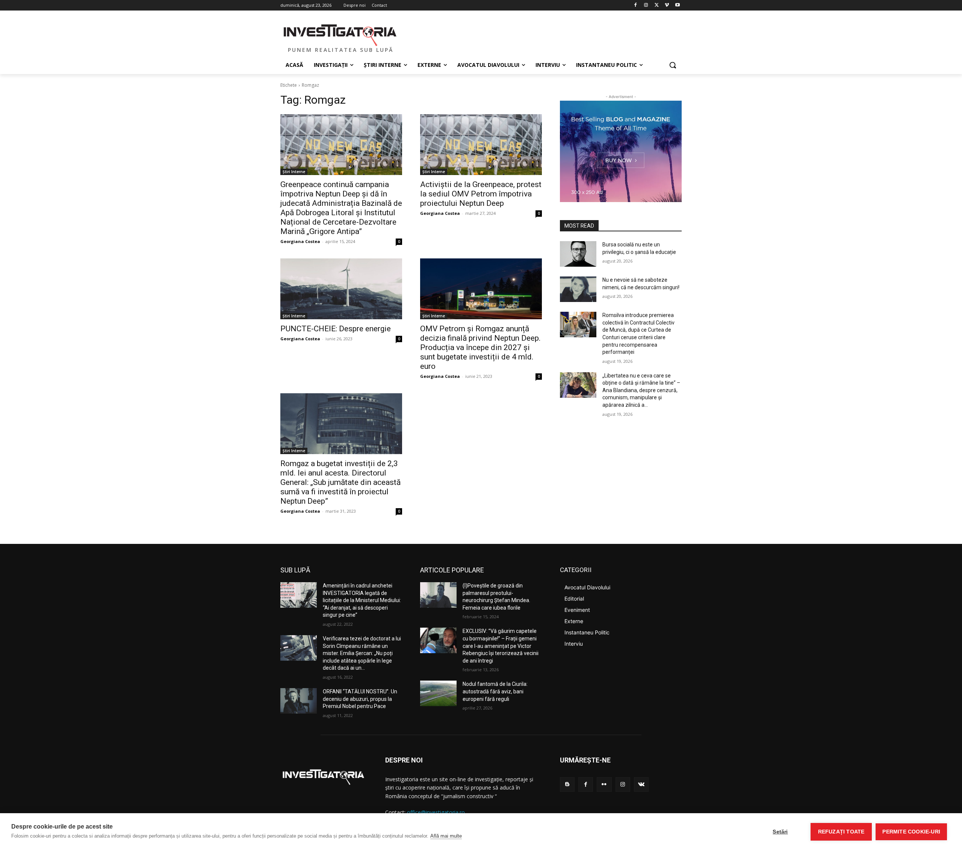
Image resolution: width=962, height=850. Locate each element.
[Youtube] (677, 5)
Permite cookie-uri (911, 832)
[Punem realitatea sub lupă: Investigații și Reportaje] (340, 34)
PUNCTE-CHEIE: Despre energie (335, 328)
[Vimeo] (667, 5)
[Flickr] (604, 784)
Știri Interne (294, 171)
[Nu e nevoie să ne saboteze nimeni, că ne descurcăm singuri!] (578, 289)
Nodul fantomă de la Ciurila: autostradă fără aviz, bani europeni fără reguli (495, 691)
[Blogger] (567, 784)
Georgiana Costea (300, 241)
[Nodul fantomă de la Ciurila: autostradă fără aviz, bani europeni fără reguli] (438, 693)
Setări (780, 832)
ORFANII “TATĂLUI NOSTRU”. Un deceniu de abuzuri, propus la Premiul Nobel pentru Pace (360, 698)
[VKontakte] (641, 784)
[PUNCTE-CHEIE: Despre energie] (341, 288)
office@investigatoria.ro (436, 812)
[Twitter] (656, 5)
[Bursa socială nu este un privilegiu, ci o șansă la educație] (578, 254)
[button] (673, 65)
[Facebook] (635, 5)
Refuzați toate (841, 832)
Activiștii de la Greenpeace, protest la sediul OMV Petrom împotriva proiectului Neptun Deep (481, 194)
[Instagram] (646, 5)
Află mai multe (446, 836)
